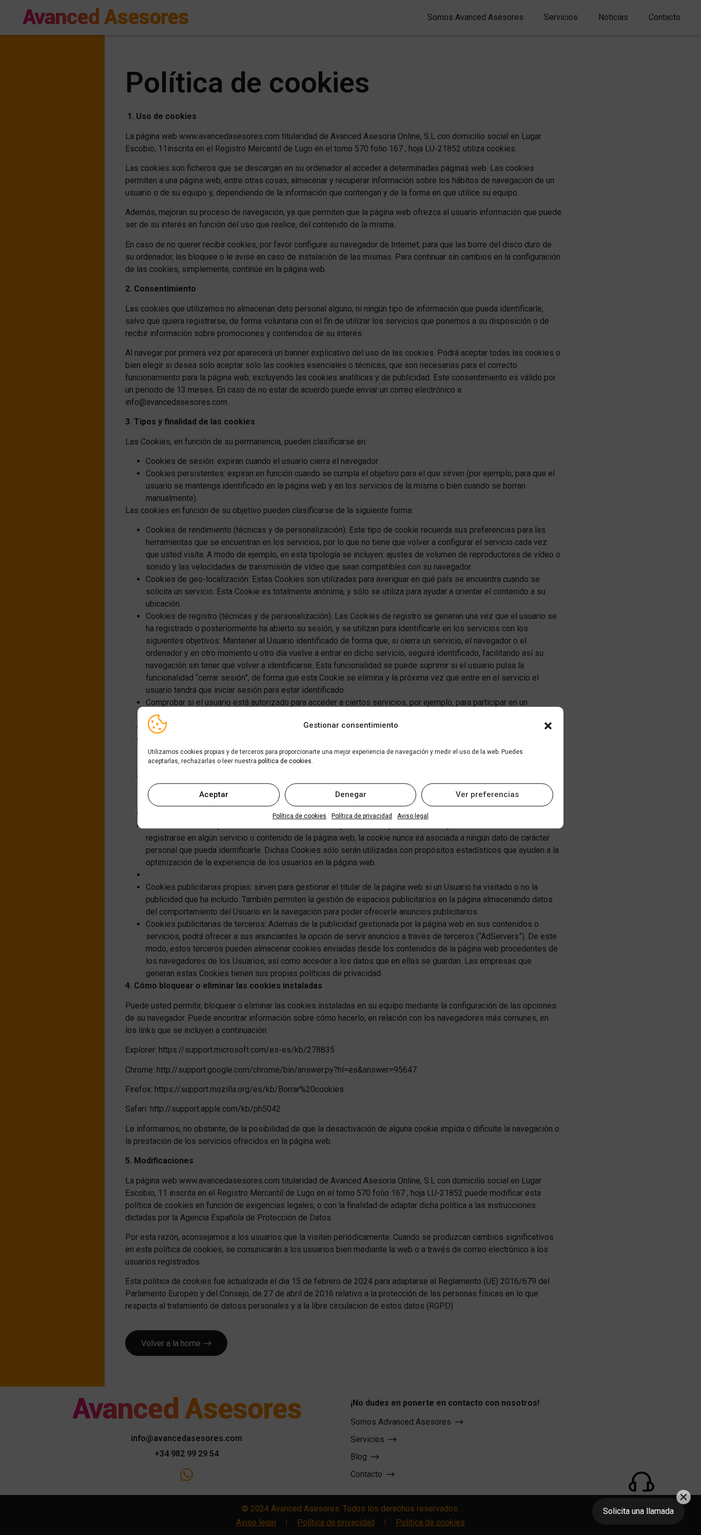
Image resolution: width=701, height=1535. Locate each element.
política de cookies (284, 761)
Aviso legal (413, 816)
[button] (548, 726)
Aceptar (213, 795)
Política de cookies (299, 816)
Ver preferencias (487, 795)
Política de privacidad (362, 816)
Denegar (350, 795)
